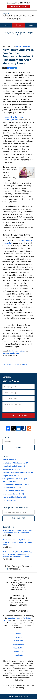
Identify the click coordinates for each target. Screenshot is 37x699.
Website (18, 637)
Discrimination (9, 460)
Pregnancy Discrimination (11, 353)
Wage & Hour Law (10, 476)
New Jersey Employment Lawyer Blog (18, 16)
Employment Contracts (17, 351)
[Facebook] (8, 428)
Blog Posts (19, 655)
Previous (7, 364)
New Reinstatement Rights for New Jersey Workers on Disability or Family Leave (17, 542)
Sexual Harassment (11, 469)
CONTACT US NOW (18, 415)
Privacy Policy (18, 644)
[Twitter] (13, 428)
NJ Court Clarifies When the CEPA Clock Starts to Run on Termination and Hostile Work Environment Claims (17, 554)
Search (18, 448)
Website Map (19, 648)
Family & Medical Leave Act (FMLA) (17, 472)
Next (24, 364)
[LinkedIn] (18, 428)
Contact (18, 25)
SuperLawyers (13, 618)
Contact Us (18, 651)
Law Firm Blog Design (19, 696)
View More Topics (9, 500)
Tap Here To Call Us (18, 6)
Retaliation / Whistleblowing (15, 463)
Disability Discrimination (13, 466)
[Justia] (23, 428)
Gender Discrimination (13, 491)
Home (6, 25)
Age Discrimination (11, 487)
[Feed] (29, 428)
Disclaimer (18, 641)
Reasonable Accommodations (15, 484)
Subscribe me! (18, 518)
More (31, 25)
